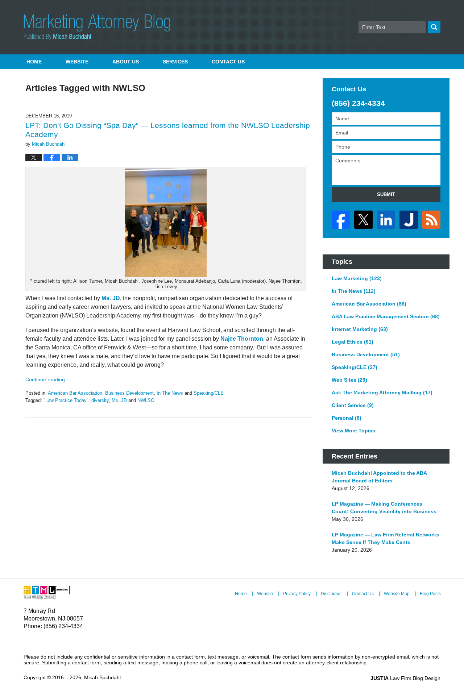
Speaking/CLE (209, 393)
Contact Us (363, 593)
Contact (228, 62)
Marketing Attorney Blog (97, 27)
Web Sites (349, 380)
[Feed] (431, 220)
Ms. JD (111, 298)
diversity (100, 400)
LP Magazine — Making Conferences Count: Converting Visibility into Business (384, 507)
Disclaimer (331, 593)
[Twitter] (363, 220)
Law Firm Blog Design (405, 678)
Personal (346, 418)
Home (34, 62)
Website (77, 62)
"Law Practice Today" (66, 400)
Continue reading (45, 379)
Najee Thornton (241, 339)
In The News (170, 393)
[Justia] (408, 220)
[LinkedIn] (386, 220)
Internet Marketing (360, 329)
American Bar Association (75, 393)
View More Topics (353, 430)
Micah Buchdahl (102, 677)
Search (434, 27)
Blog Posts (430, 593)
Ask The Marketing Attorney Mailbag (382, 392)
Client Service (353, 405)
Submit (386, 194)
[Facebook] (341, 220)
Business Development (129, 393)
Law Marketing (357, 278)
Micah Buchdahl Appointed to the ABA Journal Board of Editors (379, 477)
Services (175, 62)
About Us (125, 62)
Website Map (397, 593)
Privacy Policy (297, 593)
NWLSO (145, 400)
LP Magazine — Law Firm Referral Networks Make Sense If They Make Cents (385, 538)
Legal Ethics (352, 342)
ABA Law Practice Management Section (386, 316)
